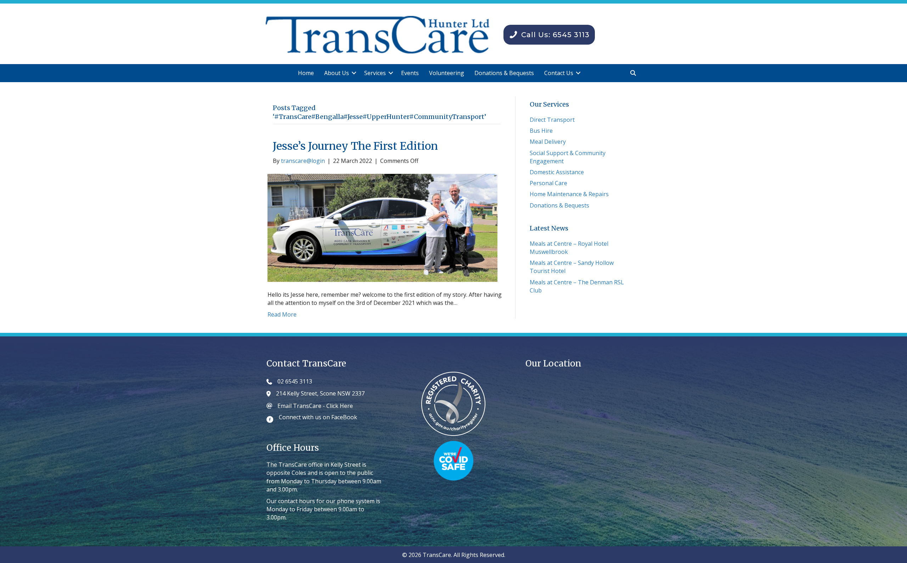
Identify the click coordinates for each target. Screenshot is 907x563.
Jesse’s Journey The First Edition (355, 146)
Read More (282, 314)
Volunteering (446, 73)
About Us (336, 73)
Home (306, 73)
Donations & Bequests (504, 73)
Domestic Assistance (557, 172)
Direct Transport (552, 120)
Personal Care (548, 183)
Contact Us (558, 73)
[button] (354, 73)
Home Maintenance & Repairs (569, 194)
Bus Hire (541, 131)
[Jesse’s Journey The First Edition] (382, 227)
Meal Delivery (548, 142)
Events (410, 73)
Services (375, 73)
